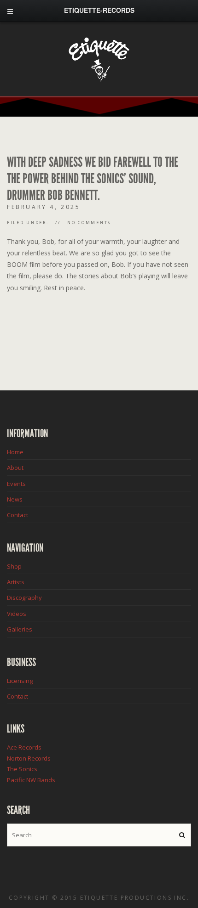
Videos (16, 613)
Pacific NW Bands (31, 780)
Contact (17, 515)
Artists (15, 582)
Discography (24, 597)
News (15, 499)
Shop (14, 566)
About (15, 467)
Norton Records (29, 758)
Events (16, 483)
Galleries (19, 629)
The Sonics (22, 769)
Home (15, 452)
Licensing (20, 681)
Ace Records (24, 747)
